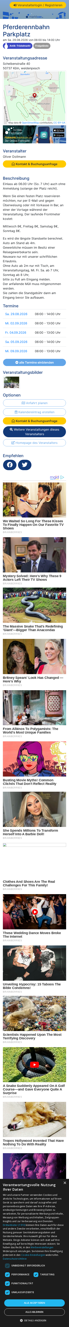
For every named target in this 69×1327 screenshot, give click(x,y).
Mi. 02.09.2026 (16, 323)
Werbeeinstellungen (42, 1247)
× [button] (64, 1183)
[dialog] (34, 1253)
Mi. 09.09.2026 (16, 351)
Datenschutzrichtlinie (15, 1258)
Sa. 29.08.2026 (16, 314)
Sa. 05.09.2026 (16, 342)
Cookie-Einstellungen (33, 1255)
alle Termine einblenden (36, 362)
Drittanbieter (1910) (14, 1225)
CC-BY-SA (59, 122)
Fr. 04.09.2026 (15, 332)
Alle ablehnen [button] (34, 1312)
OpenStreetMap (30, 122)
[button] (34, 1320)
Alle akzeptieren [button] (34, 1302)
